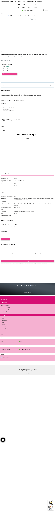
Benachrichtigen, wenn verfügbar (9, 73)
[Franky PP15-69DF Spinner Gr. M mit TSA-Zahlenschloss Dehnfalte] (9, 272)
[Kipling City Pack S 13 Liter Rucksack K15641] (7, 390)
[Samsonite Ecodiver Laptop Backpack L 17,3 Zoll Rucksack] (9, 402)
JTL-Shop (29, 373)
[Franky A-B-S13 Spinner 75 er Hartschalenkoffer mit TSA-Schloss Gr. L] (10, 508)
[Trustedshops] (24, 349)
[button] (51, 10)
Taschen (21, 56)
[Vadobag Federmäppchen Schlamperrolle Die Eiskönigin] (9, 486)
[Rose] (3, 69)
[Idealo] (5, 357)
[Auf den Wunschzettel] (35, 18)
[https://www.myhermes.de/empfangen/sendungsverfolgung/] (21, 341)
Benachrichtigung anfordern (27, 261)
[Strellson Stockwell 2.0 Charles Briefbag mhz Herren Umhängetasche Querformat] (11, 376)
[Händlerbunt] (5, 349)
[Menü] (53, 501)
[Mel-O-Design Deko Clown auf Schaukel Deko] (7, 467)
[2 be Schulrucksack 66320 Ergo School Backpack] (8, 434)
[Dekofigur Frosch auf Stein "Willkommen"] (8, 476)
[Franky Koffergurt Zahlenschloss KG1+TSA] (7, 425)
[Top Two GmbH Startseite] (27, 10)
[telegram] (52, 363)
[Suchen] (3, 10)
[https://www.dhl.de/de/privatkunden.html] (2, 341)
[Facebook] (39, 363)
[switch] (50, 509)
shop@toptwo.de (4, 311)
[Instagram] (44, 363)
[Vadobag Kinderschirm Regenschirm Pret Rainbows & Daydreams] (10, 414)
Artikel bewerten (5, 239)
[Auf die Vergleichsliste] (32, 18)
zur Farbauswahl (23, 275)
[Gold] (7, 69)
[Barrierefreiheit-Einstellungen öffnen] (3, 440)
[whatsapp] (48, 363)
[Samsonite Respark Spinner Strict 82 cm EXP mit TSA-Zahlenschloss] (9, 282)
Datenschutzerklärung (16, 263)
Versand (35, 369)
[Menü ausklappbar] (1, 10)
